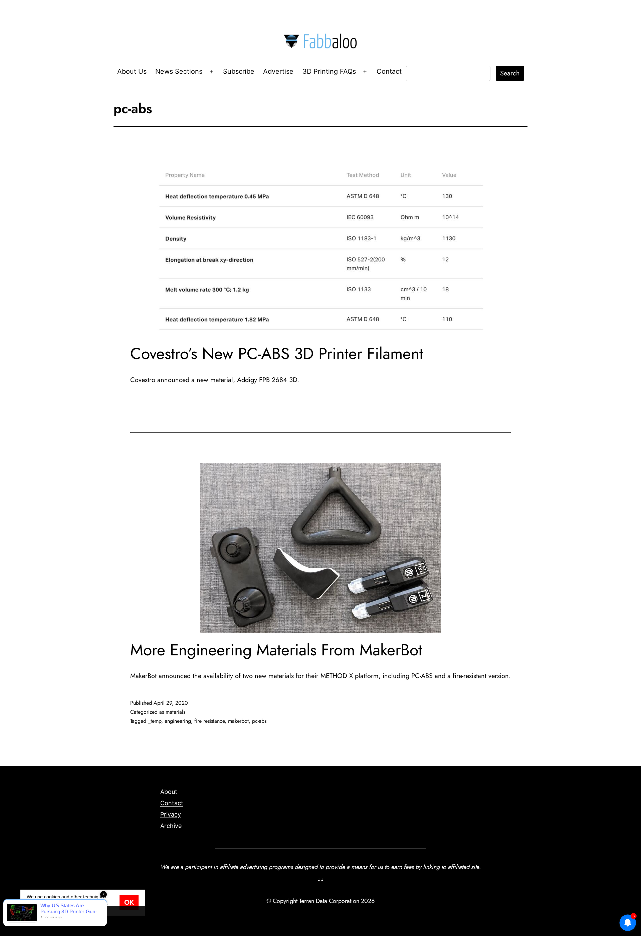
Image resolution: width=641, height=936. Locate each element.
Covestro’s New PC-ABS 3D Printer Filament (276, 353)
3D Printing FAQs (329, 71)
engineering (178, 721)
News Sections (178, 71)
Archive (171, 825)
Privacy (170, 814)
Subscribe (238, 71)
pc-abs (259, 721)
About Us (132, 71)
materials (175, 712)
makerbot (238, 721)
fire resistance (209, 721)
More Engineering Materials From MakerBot (276, 649)
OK (129, 902)
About (168, 791)
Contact (389, 71)
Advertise (278, 71)
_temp (154, 721)
